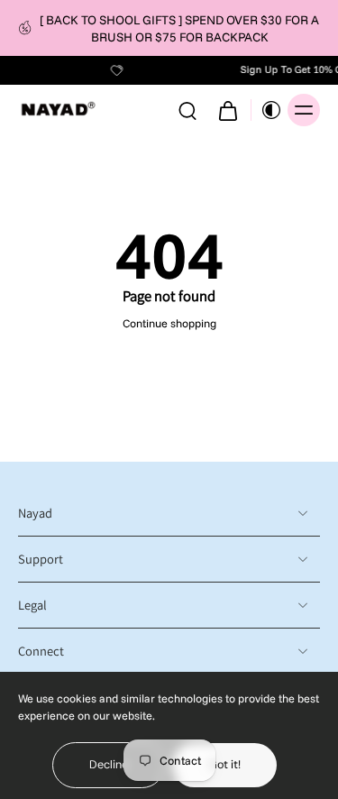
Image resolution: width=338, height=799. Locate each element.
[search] (187, 110)
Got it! (224, 765)
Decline (108, 765)
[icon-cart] (227, 110)
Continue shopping (169, 323)
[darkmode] (266, 110)
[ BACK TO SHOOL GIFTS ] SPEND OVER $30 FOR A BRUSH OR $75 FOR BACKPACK (179, 28)
